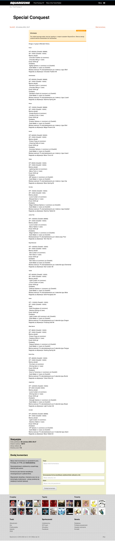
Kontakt (76, 529)
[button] (101, 2)
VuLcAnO (12, 27)
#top (104, 537)
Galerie (12, 529)
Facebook (45, 529)
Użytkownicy (46, 523)
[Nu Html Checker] (54, 536)
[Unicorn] (60, 536)
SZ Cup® (45, 525)
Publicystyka (14, 527)
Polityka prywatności (81, 525)
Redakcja (77, 523)
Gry (11, 525)
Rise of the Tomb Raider (53, 3)
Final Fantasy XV (39, 3)
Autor (44, 480)
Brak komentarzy (100, 27)
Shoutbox (45, 527)
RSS (11, 531)
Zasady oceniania (80, 527)
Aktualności (13, 523)
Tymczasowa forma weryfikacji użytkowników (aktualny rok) (61, 475)
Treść (44, 461)
